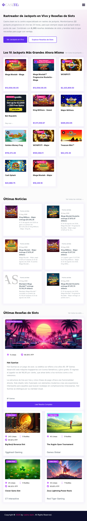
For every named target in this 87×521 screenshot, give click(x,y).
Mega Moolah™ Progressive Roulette (44, 61)
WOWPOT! (66, 61)
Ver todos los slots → (76, 313)
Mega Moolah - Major (42, 175)
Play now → (9, 123)
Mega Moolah (12, 61)
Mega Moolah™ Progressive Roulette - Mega (43, 77)
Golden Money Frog (14, 145)
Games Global (53, 452)
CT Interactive (12, 498)
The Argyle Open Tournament (60, 444)
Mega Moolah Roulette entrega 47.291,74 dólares (70, 286)
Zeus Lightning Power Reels (59, 491)
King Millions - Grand (42, 110)
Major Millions (67, 110)
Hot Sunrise (12, 363)
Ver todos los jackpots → (74, 53)
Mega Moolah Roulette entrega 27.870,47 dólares (70, 218)
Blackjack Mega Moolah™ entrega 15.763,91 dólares (26, 286)
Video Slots (11, 415)
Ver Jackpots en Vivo (15, 39)
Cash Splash (10, 175)
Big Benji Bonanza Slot (15, 444)
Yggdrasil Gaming (13, 452)
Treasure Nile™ (67, 145)
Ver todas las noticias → (75, 199)
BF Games (11, 398)
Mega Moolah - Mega (14, 74)
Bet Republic (11, 116)
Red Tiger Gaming (56, 498)
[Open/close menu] (83, 5)
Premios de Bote (24, 211)
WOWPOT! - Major (41, 145)
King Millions (40, 97)
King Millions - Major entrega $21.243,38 (27, 218)
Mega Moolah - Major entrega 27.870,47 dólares (27, 252)
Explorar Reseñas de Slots (42, 40)
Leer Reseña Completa (43, 404)
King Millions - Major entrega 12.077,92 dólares (69, 252)
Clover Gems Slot (12, 491)
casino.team (29, 515)
